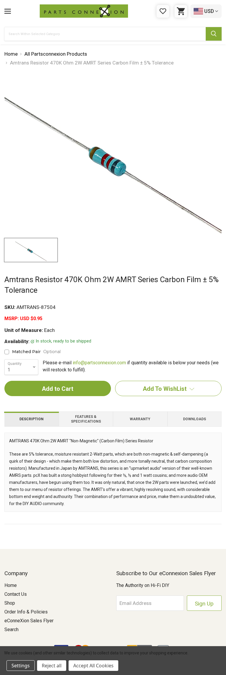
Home (10, 585)
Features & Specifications (86, 419)
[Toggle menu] (7, 11)
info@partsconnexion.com (99, 362)
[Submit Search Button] (214, 34)
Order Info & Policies (26, 612)
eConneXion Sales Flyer (29, 620)
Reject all (52, 665)
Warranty (140, 419)
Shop (9, 603)
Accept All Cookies (93, 665)
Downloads (194, 419)
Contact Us (15, 594)
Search (11, 629)
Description (31, 419)
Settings (20, 665)
